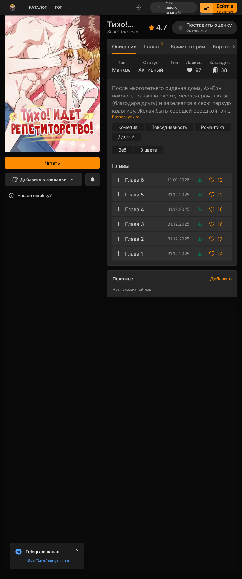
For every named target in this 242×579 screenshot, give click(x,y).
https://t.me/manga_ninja (47, 560)
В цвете (148, 149)
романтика (212, 127)
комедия (127, 127)
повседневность (169, 127)
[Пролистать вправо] (231, 46)
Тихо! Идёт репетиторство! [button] (127, 24)
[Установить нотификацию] (93, 179)
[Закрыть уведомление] (77, 550)
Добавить (221, 278)
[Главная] (12, 7)
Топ (59, 7)
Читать (52, 163)
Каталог (38, 7)
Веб (122, 149)
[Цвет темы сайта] (138, 7)
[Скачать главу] (199, 179)
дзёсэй (126, 136)
